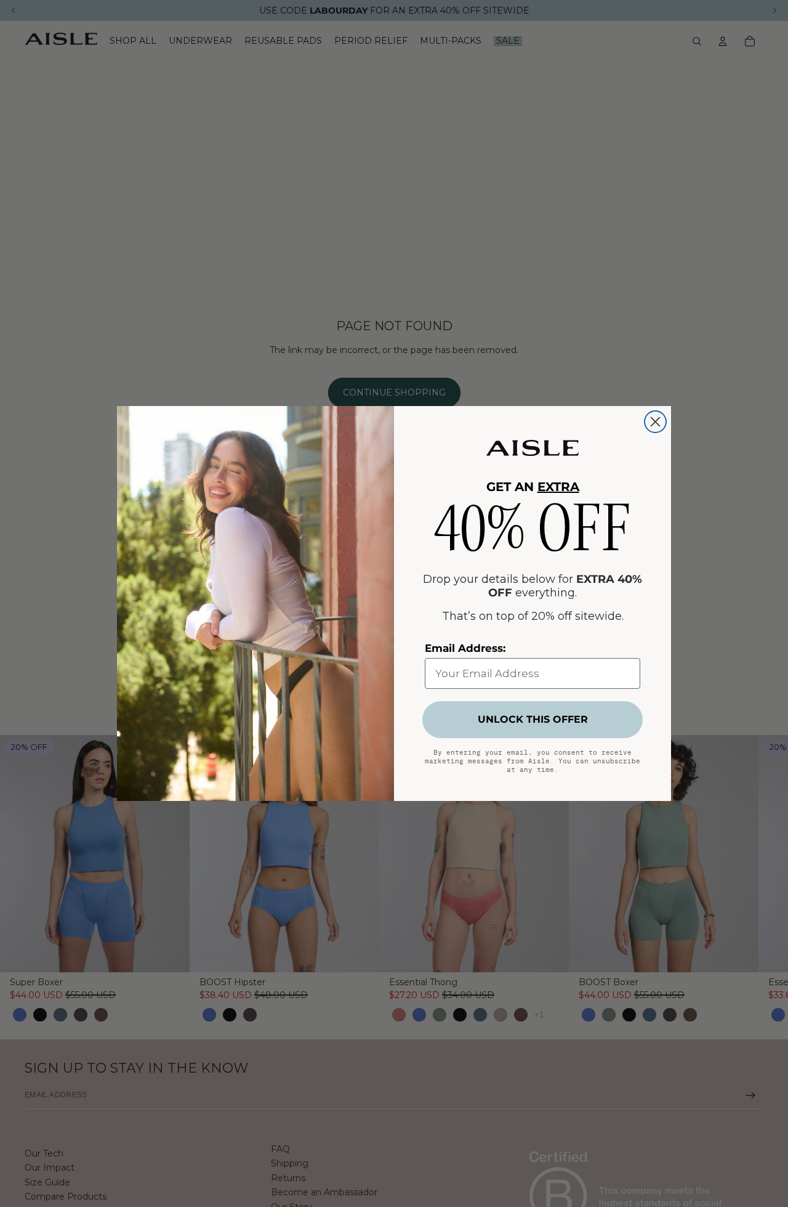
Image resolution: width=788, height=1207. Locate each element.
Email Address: (465, 648)
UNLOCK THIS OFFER (533, 719)
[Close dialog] (655, 422)
